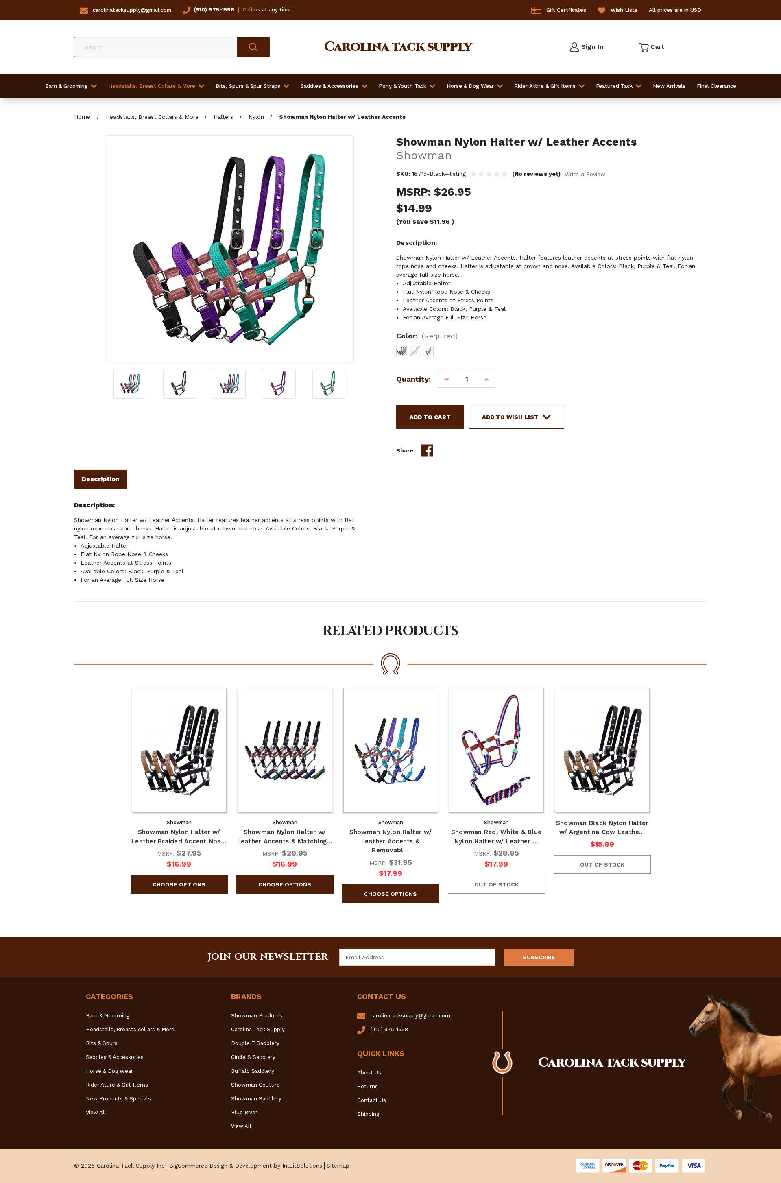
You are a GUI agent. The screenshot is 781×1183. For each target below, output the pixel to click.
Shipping (368, 1114)
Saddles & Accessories (329, 86)
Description (101, 479)
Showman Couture (255, 1085)
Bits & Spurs (102, 1043)
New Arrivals (669, 86)
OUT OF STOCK (496, 884)
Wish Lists (624, 10)
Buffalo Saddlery (252, 1071)
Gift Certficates (566, 10)
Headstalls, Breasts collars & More (130, 1029)
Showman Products (256, 1016)
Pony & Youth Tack (402, 86)
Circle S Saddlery (253, 1057)
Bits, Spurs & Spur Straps (248, 86)
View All (96, 1112)
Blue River (244, 1112)
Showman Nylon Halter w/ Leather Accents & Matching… (285, 836)
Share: (405, 450)
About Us (369, 1073)
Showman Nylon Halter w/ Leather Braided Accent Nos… (179, 836)
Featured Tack (614, 86)
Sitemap (338, 1165)
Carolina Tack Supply (258, 1029)
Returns (367, 1086)
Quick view (179, 750)
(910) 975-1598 (214, 10)
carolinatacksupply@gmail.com (132, 10)
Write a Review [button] (585, 174)
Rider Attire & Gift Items (545, 86)
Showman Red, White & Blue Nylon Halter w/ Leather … (496, 836)
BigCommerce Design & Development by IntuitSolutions (245, 1165)
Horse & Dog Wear (470, 86)
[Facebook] (427, 450)
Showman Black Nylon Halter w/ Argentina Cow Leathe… (602, 827)
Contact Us (371, 1100)
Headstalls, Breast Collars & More (151, 86)
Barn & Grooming (66, 86)
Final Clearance (716, 86)
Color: (427, 336)
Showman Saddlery (256, 1099)
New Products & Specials (118, 1099)
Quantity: (413, 379)
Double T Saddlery (255, 1043)
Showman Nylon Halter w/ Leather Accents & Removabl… (390, 841)
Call (248, 10)
